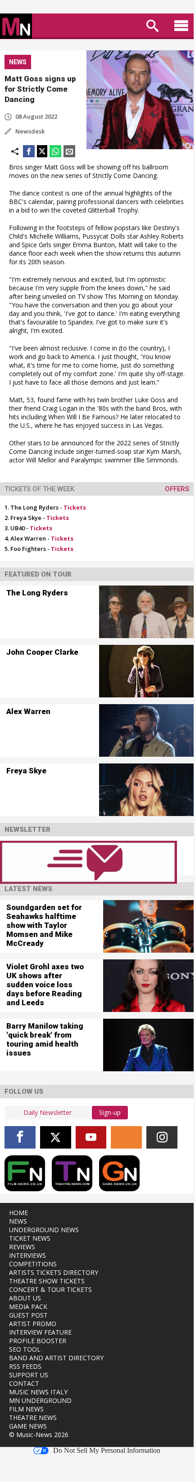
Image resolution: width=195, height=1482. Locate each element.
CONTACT (24, 1383)
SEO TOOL (25, 1349)
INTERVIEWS (27, 1255)
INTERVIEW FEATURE (40, 1332)
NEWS (18, 1221)
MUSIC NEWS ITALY (38, 1392)
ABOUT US (25, 1298)
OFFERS (177, 489)
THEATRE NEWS (33, 1417)
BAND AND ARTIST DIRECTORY (56, 1357)
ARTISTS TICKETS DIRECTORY (53, 1272)
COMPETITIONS (33, 1264)
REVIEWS (22, 1246)
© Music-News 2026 (38, 1434)
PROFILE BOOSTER (37, 1340)
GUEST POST (28, 1315)
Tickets (74, 507)
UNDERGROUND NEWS (44, 1229)
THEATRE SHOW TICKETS (47, 1281)
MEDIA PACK (28, 1306)
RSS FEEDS (25, 1366)
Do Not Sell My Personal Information (106, 1450)
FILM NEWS (26, 1409)
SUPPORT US (28, 1375)
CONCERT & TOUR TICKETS (50, 1289)
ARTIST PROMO (32, 1323)
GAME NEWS (28, 1426)
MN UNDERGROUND (40, 1400)
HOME (18, 1212)
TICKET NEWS (29, 1238)
